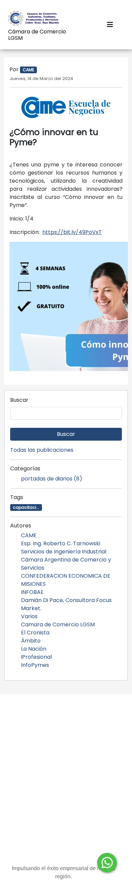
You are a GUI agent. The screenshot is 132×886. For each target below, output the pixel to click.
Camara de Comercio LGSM (58, 624)
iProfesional (36, 657)
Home (66, 728)
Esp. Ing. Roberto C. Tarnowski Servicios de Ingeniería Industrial (63, 547)
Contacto (66, 768)
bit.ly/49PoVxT (72, 232)
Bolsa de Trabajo (66, 755)
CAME (29, 535)
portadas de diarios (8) (51, 479)
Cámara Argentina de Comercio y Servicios (66, 564)
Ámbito (31, 641)
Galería (66, 782)
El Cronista (35, 632)
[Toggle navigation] (110, 25)
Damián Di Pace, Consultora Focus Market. (66, 604)
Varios (29, 616)
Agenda (66, 795)
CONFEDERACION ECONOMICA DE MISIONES (65, 580)
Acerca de (66, 741)
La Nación (33, 649)
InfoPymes (35, 665)
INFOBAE (32, 592)
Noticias (66, 714)
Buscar (19, 400)
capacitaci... (26, 507)
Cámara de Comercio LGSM (37, 34)
